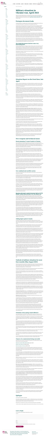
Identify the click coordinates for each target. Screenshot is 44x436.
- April (6, 58)
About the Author (34, 431)
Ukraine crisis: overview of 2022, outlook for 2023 (36, 16)
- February (7, 89)
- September (7, 23)
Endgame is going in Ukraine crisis (20, 344)
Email (16, 421)
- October (7, 22)
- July (6, 25)
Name (17, 420)
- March (6, 74)
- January (7, 90)
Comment (17, 413)
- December (7, 20)
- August (6, 9)
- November (7, 21)
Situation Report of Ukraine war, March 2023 (35, 17)
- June (6, 26)
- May (6, 42)
